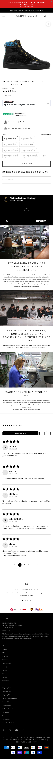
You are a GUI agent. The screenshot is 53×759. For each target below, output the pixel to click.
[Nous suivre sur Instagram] (10, 730)
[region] (26, 589)
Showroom (5, 673)
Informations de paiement (9, 698)
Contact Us (5, 680)
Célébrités (5, 659)
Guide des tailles (46, 134)
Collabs (4, 677)
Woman (4, 649)
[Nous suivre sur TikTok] (23, 730)
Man (3, 646)
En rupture (26, 164)
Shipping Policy (7, 695)
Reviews (4, 670)
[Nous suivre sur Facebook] (3, 730)
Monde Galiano (6, 663)
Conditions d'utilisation (9, 723)
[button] (7, 91)
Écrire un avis (20, 433)
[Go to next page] (38, 565)
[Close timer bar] (51, 1)
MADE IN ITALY (8, 88)
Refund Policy (6, 691)
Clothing (4, 652)
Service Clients (6, 702)
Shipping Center (7, 688)
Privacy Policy (6, 705)
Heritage (4, 666)
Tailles (4, 716)
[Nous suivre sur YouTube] (16, 730)
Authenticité (5, 712)
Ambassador (5, 719)
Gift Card (5, 656)
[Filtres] (42, 433)
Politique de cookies (8, 709)
